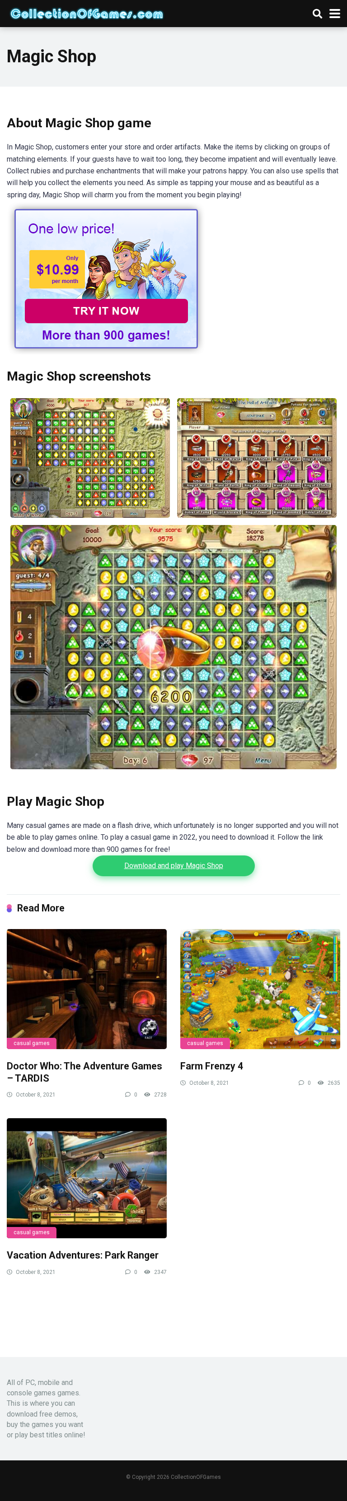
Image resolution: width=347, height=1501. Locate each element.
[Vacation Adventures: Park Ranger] (87, 1178)
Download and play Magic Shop (173, 865)
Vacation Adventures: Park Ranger (83, 1255)
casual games (32, 1043)
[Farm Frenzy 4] (260, 989)
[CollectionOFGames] (87, 12)
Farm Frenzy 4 (211, 1066)
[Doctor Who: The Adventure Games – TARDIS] (87, 989)
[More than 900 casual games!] (106, 352)
